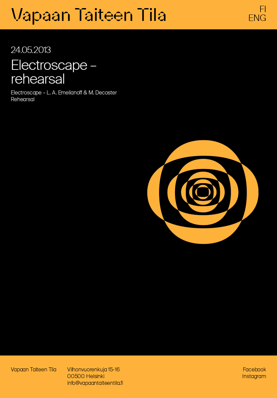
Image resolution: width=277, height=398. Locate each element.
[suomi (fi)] (262, 10)
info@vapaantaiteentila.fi (95, 383)
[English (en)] (257, 19)
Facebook (254, 369)
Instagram (254, 376)
